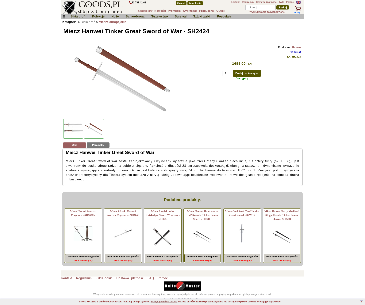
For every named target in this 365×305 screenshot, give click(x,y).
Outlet (220, 10)
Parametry (98, 145)
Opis (74, 145)
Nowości (160, 10)
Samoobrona (135, 16)
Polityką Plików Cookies (164, 301)
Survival (180, 16)
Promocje (174, 10)
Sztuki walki (201, 16)
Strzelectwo (159, 16)
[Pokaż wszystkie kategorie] (63, 16)
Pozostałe (224, 16)
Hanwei (297, 47)
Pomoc (290, 2)
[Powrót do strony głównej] (103, 7)
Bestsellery (145, 10)
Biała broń (78, 16)
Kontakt (235, 2)
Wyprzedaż (189, 10)
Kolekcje (98, 16)
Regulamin (248, 2)
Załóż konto (195, 3)
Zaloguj (181, 3)
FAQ (281, 2)
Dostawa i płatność (266, 2)
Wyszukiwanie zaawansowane (267, 11)
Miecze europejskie (112, 22)
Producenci (206, 10)
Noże (115, 16)
